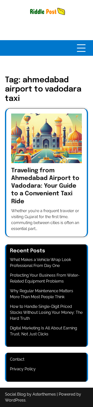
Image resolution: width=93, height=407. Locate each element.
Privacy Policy (23, 369)
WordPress (15, 400)
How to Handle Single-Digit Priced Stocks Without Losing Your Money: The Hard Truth (46, 312)
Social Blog (15, 394)
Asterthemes (44, 394)
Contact (17, 359)
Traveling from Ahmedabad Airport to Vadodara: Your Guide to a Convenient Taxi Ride (45, 186)
